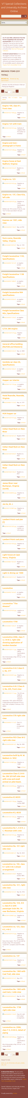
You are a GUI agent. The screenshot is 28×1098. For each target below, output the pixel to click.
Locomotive (7, 588)
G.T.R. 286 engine (10, 329)
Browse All (5, 78)
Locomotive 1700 (10, 622)
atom (2, 1063)
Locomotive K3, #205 (11, 813)
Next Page (17, 91)
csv (5, 1063)
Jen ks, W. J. (7, 504)
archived (23, 117)
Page (6, 92)
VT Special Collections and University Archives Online (14, 7)
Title (9, 97)
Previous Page (2, 91)
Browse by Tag (14, 78)
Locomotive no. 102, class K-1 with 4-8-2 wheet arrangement (13, 867)
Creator (15, 97)
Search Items (4, 80)
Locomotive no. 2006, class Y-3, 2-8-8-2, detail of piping (14, 1030)
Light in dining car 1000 (12, 573)
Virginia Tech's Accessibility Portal (12, 65)
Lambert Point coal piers (13, 539)
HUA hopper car (9, 413)
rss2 (5, 1064)
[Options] (22, 16)
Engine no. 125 (9, 179)
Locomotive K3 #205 (11, 797)
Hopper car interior (10, 380)
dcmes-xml (14, 1063)
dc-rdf (8, 1063)
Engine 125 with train (12, 124)
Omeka (15, 1093)
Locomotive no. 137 (11, 956)
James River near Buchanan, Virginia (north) (10, 486)
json (19, 1063)
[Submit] (25, 16)
